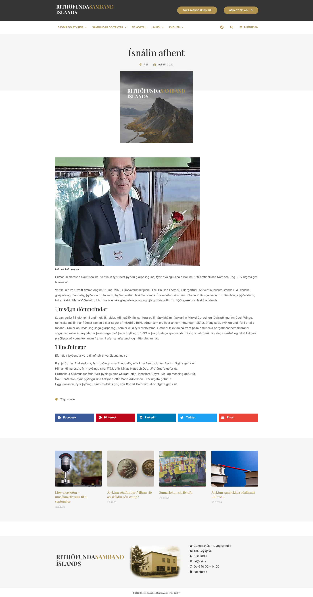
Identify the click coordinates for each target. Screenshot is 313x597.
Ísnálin (70, 399)
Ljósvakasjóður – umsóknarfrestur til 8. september (71, 497)
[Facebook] (222, 27)
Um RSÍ (155, 27)
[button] (231, 27)
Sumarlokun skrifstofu (175, 492)
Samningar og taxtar (107, 27)
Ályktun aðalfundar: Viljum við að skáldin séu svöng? (129, 494)
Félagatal (139, 27)
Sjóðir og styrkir (70, 27)
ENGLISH (174, 27)
